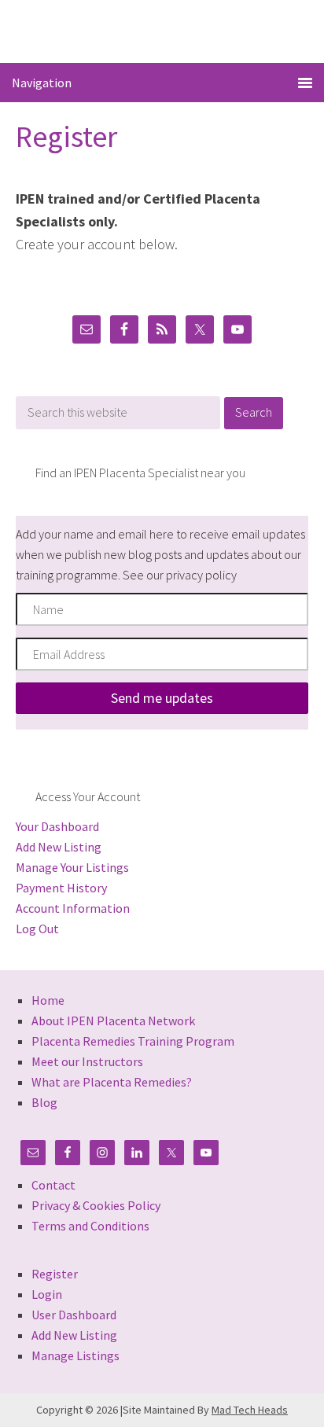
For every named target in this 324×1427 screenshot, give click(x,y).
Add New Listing (58, 847)
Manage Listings (75, 1355)
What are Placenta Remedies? (111, 1082)
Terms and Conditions (90, 1226)
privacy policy (201, 575)
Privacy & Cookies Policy (95, 1205)
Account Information (73, 908)
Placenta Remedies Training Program (132, 1041)
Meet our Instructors (87, 1061)
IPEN (162, 30)
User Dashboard (73, 1314)
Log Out (37, 928)
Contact (53, 1185)
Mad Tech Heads (250, 1410)
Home (47, 1000)
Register (54, 1274)
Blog (44, 1102)
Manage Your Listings (72, 867)
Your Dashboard (57, 826)
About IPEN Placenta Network (113, 1020)
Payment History (61, 888)
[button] (162, 698)
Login (46, 1294)
